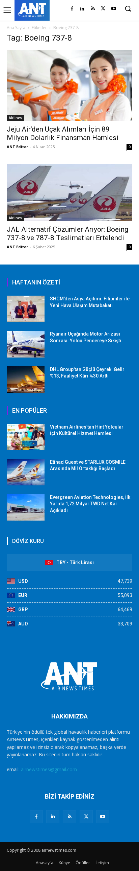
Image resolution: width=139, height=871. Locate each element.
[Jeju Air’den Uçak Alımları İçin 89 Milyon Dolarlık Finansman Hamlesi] (69, 85)
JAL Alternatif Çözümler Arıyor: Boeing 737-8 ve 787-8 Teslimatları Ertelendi (67, 233)
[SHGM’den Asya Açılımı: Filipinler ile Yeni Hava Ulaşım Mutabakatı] (26, 309)
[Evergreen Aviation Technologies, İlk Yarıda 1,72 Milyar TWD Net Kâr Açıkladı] (26, 507)
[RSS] (93, 9)
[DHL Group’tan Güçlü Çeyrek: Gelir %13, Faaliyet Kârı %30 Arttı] (26, 379)
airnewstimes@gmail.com (49, 769)
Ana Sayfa (16, 27)
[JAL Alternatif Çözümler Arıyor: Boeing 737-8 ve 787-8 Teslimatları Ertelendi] (69, 192)
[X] (103, 9)
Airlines (15, 117)
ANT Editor (17, 146)
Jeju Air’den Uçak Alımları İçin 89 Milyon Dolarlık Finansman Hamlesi (62, 133)
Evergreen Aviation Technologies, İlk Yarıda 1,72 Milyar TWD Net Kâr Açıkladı (90, 504)
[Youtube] (113, 9)
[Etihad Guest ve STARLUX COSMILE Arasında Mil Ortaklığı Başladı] (26, 472)
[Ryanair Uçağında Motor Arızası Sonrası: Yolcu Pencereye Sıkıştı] (26, 344)
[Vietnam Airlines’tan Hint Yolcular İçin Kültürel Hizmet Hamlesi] (26, 437)
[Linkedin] (82, 9)
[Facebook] (72, 9)
